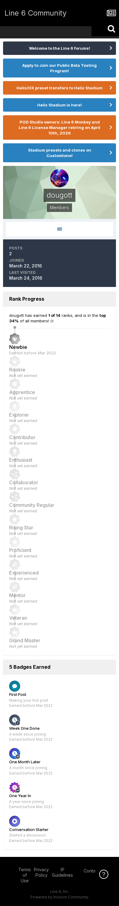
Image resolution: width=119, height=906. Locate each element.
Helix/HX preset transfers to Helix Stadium (59, 87)
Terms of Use (24, 875)
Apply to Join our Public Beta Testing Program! (59, 68)
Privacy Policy (41, 872)
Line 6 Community (36, 13)
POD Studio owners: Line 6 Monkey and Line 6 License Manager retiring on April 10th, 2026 (59, 127)
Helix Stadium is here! (59, 104)
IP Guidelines (62, 872)
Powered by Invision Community (59, 897)
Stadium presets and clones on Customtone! (59, 153)
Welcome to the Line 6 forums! (59, 48)
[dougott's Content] (59, 229)
